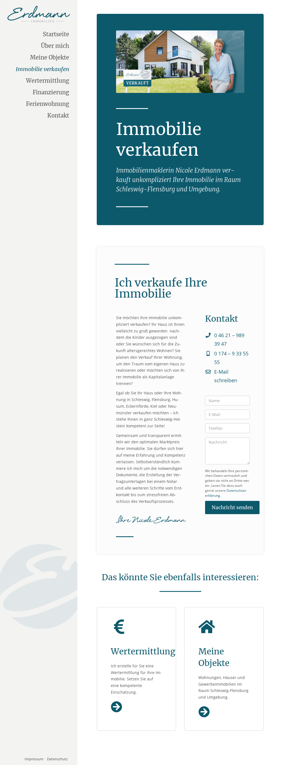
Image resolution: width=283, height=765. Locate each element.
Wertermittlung (47, 80)
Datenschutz (57, 758)
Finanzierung (51, 92)
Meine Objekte (49, 57)
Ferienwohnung (47, 103)
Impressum (34, 758)
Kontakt (58, 115)
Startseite (56, 34)
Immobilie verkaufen (42, 69)
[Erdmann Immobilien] (38, 14)
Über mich (55, 45)
